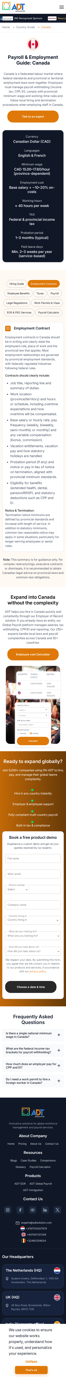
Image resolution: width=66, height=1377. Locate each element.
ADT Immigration (33, 1190)
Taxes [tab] (40, 293)
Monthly (35, 733)
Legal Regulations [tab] (16, 302)
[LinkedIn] (45, 1210)
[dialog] (33, 1350)
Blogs (13, 1160)
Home (6, 27)
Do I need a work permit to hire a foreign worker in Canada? (28, 1081)
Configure (31, 1361)
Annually (23, 733)
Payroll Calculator (40, 1166)
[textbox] (13, 889)
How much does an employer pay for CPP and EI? (31, 1065)
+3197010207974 (36, 1228)
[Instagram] (7, 1210)
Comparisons (48, 1160)
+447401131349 (36, 1234)
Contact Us (51, 1143)
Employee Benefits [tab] (19, 293)
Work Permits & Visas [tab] (47, 302)
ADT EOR (20, 1183)
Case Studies (28, 1160)
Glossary (21, 1166)
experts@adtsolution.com (36, 1222)
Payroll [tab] (55, 293)
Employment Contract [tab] (44, 283)
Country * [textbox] (22, 710)
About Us (35, 1143)
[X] (57, 1210)
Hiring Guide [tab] (17, 283)
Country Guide (25, 27)
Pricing (22, 1143)
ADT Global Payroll (41, 1183)
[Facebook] (20, 1210)
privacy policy (38, 971)
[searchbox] (24, 920)
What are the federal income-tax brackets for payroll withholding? (28, 1050)
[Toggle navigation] (61, 7)
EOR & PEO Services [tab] (19, 312)
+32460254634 (36, 1240)
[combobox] (33, 709)
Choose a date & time (31, 987)
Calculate (33, 741)
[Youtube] (32, 1210)
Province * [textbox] (22, 716)
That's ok (31, 1370)
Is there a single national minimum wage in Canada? (29, 1035)
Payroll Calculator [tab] (48, 312)
